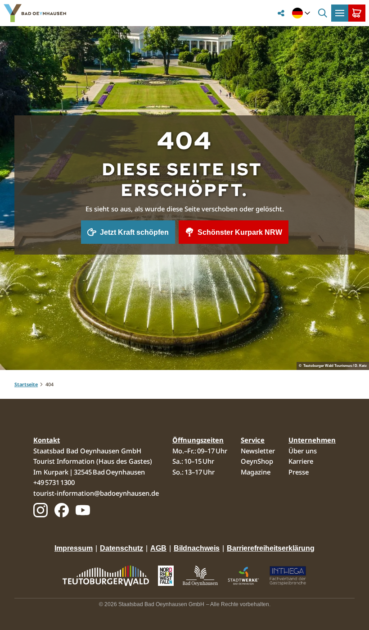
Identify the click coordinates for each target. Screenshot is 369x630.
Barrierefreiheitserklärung (271, 548)
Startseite (26, 384)
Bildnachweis (197, 548)
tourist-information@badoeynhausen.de (96, 493)
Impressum (73, 548)
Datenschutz (121, 548)
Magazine (255, 471)
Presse (298, 471)
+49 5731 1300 (54, 482)
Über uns (302, 450)
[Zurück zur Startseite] (35, 13)
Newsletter (258, 450)
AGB (158, 548)
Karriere (300, 461)
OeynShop (257, 461)
